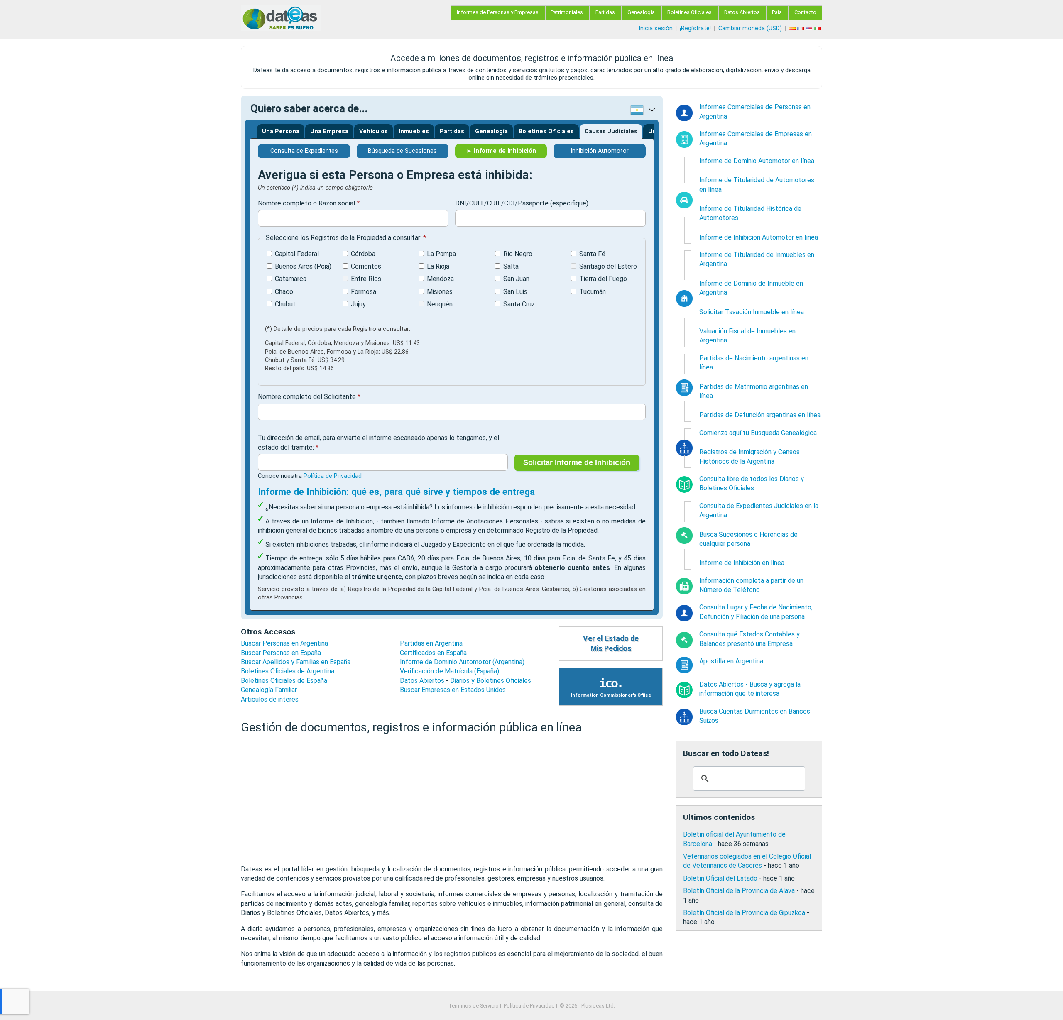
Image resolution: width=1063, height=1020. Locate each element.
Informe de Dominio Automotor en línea (756, 161)
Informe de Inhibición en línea (741, 563)
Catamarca (290, 279)
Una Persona (280, 131)
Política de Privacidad (333, 475)
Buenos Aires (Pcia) (303, 266)
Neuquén (440, 304)
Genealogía (641, 12)
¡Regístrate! (695, 28)
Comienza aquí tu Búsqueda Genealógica (758, 433)
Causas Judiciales (611, 131)
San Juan (516, 279)
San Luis (515, 292)
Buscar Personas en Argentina (284, 643)
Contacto (805, 12)
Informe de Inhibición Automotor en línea (758, 237)
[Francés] (801, 28)
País (777, 12)
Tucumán (592, 292)
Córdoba (363, 254)
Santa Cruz (519, 304)
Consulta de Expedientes (304, 150)
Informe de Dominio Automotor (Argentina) (462, 662)
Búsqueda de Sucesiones (402, 150)
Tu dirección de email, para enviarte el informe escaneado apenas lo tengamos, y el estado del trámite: (378, 442)
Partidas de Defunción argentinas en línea (760, 415)
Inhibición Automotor (600, 150)
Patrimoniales (567, 12)
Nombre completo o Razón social (306, 203)
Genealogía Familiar (269, 690)
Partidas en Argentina (431, 643)
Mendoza (440, 279)
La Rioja (438, 266)
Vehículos (373, 131)
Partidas (605, 12)
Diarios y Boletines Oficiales (490, 681)
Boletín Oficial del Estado (720, 878)
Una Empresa (329, 131)
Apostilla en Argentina (731, 661)
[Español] (793, 28)
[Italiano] (818, 28)
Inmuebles (414, 131)
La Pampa (441, 254)
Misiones (440, 292)
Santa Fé (592, 254)
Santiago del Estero (608, 266)
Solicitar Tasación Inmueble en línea (751, 312)
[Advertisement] (452, 800)
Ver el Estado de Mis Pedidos (611, 643)
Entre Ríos (366, 279)
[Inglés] (810, 28)
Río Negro (517, 254)
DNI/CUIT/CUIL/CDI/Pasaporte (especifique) (521, 203)
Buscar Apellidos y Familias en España (295, 662)
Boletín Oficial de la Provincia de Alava (739, 891)
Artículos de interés (270, 699)
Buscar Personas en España (281, 653)
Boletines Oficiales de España (284, 681)
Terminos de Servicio (473, 1006)
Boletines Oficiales (689, 12)
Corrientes (366, 266)
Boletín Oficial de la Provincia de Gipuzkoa (744, 913)
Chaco (284, 292)
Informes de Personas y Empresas (498, 12)
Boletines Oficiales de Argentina (287, 671)
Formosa (363, 292)
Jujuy (358, 304)
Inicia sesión (656, 28)
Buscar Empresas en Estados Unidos (453, 690)
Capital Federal (297, 254)
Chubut (285, 304)
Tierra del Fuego (603, 279)
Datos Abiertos (742, 12)
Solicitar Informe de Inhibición (576, 462)
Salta (511, 266)
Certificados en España (433, 653)
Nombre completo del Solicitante (307, 397)
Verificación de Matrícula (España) (449, 671)
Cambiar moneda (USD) (750, 28)
